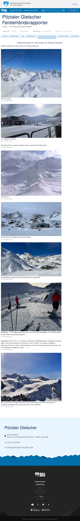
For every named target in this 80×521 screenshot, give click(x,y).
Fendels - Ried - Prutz (63, 31)
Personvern (40, 488)
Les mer (27, 347)
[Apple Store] (46, 510)
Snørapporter (16, 10)
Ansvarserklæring (40, 490)
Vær (22, 36)
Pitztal (14, 31)
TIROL (5, 27)
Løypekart (75, 36)
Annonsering (40, 484)
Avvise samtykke (40, 498)
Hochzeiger (47, 31)
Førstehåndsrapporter (47, 36)
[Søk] (63, 10)
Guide (5, 36)
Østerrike (24, 31)
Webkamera (31, 36)
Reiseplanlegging (31, 10)
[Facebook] (49, 505)
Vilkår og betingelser (40, 492)
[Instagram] (43, 505)
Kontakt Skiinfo (40, 482)
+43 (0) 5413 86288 (12, 442)
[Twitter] (38, 505)
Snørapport (14, 36)
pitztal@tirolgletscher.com (18, 447)
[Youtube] (32, 505)
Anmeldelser (64, 36)
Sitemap (40, 494)
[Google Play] (35, 510)
